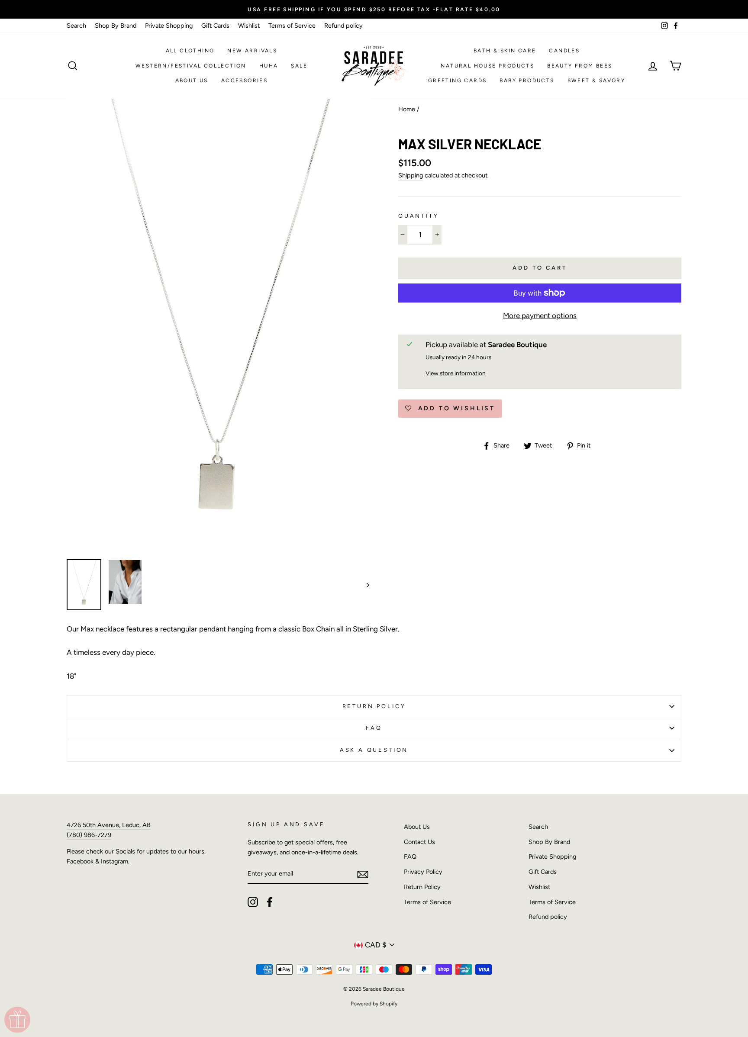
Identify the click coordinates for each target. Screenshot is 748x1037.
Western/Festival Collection (190, 66)
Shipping (410, 175)
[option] (374, 9)
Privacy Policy (423, 872)
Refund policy (343, 25)
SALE (299, 66)
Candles (564, 51)
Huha (268, 66)
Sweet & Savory (596, 80)
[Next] (363, 584)
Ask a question (374, 750)
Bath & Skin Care (505, 51)
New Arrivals (252, 51)
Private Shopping (169, 25)
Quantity (418, 216)
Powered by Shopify (374, 1004)
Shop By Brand (115, 25)
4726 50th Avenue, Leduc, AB (109, 825)
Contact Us (419, 842)
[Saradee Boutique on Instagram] (253, 902)
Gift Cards (215, 25)
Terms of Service (292, 25)
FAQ (374, 728)
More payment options (540, 315)
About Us (191, 80)
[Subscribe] (362, 873)
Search (76, 25)
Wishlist (249, 25)
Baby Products (527, 80)
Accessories (244, 80)
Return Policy (374, 706)
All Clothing (190, 51)
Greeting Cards (457, 80)
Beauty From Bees (579, 66)
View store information (456, 373)
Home (406, 109)
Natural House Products (487, 66)
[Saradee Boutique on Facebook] (269, 902)
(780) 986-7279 (89, 835)
